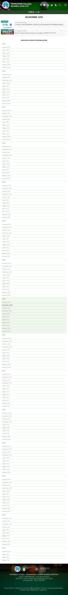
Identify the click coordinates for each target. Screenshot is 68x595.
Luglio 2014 (5, 494)
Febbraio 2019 (6, 328)
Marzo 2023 (5, 173)
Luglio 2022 (5, 200)
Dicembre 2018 (6, 338)
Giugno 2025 (6, 89)
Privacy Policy (8, 588)
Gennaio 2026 (6, 68)
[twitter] (44, 5)
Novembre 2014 (7, 482)
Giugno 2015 (6, 464)
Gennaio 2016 (6, 439)
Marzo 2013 (5, 539)
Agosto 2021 (6, 236)
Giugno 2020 (6, 281)
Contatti (22, 590)
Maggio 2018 (6, 356)
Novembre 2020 (7, 266)
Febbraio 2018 (6, 364)
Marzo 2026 (5, 62)
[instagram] (48, 5)
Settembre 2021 (7, 233)
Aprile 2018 (5, 359)
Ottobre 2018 (6, 344)
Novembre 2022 (7, 188)
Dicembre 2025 (6, 74)
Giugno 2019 (6, 320)
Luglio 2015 (5, 461)
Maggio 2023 (6, 167)
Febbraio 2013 (6, 542)
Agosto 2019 (6, 314)
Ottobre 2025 (6, 77)
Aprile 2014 (5, 503)
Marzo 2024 (5, 134)
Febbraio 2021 (6, 253)
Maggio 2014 (6, 500)
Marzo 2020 (5, 289)
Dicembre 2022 (6, 185)
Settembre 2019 (7, 311)
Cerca (26, 588)
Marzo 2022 (5, 212)
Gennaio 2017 (6, 406)
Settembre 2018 (7, 347)
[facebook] (41, 5)
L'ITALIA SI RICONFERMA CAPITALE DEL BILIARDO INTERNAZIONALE (39, 25)
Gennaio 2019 (6, 331)
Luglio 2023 (5, 161)
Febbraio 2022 (6, 214)
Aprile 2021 (5, 248)
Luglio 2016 (5, 425)
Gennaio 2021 (6, 256)
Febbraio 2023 (6, 176)
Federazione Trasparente (38, 590)
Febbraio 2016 (6, 436)
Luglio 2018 (5, 353)
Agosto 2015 (6, 458)
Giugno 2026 (6, 53)
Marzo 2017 (5, 400)
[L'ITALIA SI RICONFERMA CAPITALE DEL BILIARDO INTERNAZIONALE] (7, 24)
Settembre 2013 (7, 524)
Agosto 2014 (6, 491)
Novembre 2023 (7, 149)
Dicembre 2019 (6, 302)
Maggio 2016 (6, 428)
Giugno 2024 (6, 125)
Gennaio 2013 (6, 544)
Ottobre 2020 (6, 269)
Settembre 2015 (7, 455)
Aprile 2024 (5, 131)
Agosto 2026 (6, 47)
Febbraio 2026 (6, 65)
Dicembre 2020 (6, 263)
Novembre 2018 (7, 341)
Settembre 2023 (7, 155)
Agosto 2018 (6, 350)
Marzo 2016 (5, 433)
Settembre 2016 (7, 422)
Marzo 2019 (5, 325)
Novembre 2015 (7, 449)
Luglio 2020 (5, 278)
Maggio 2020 (6, 284)
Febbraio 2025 (6, 101)
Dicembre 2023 (6, 146)
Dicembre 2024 (6, 110)
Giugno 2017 (6, 392)
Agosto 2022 (6, 197)
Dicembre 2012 (6, 551)
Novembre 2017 (7, 377)
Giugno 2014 (6, 497)
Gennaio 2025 (6, 104)
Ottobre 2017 (6, 380)
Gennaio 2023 (6, 178)
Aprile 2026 (5, 59)
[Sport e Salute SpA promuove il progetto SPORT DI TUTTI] (7, 32)
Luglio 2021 (5, 239)
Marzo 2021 (5, 251)
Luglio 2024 (5, 122)
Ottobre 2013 (6, 521)
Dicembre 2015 (6, 446)
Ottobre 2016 (6, 419)
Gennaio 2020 (6, 295)
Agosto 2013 (6, 527)
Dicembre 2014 (6, 479)
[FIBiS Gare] (34, 12)
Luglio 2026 (5, 50)
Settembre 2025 (7, 80)
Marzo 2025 (5, 98)
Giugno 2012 (6, 557)
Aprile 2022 (5, 209)
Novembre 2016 (7, 416)
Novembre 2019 (7, 305)
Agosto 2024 (6, 119)
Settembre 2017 (7, 383)
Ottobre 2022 (6, 191)
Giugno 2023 (6, 164)
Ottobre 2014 (6, 485)
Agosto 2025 (6, 83)
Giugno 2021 (6, 242)
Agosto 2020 (6, 275)
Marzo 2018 (5, 361)
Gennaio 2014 (6, 511)
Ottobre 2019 (6, 308)
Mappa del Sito (34, 588)
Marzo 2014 (5, 506)
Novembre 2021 (7, 227)
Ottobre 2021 (6, 230)
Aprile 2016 (5, 431)
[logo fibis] (5, 9)
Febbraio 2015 (6, 472)
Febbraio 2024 (6, 137)
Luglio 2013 (5, 530)
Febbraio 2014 (6, 508)
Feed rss (43, 588)
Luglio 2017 (5, 389)
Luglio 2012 (5, 554)
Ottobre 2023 (6, 152)
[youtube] (51, 5)
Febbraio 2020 (6, 292)
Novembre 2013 (7, 518)
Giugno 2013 (6, 533)
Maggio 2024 (6, 128)
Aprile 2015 (5, 469)
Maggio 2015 (6, 467)
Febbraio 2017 (6, 403)
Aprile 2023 (5, 170)
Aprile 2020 (5, 287)
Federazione (4, 21)
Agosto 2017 (6, 386)
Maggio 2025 (6, 92)
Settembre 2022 (7, 194)
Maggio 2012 (6, 560)
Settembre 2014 (7, 488)
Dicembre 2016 (6, 413)
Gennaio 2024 (6, 140)
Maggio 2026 (6, 56)
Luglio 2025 (5, 86)
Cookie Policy (19, 588)
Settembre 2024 (7, 116)
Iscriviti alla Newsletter (55, 588)
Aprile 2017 (5, 397)
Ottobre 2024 (6, 113)
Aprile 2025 (5, 95)
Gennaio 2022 (6, 217)
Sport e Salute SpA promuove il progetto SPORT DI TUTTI (35, 33)
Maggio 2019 (6, 323)
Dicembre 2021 (6, 224)
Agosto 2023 (6, 158)
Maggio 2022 (6, 206)
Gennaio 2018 (6, 367)
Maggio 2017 (6, 395)
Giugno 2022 (6, 203)
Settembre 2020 (7, 272)
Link (27, 590)
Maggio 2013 (6, 536)
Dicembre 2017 (6, 374)
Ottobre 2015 (6, 452)
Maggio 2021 (6, 245)
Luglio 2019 (5, 317)
